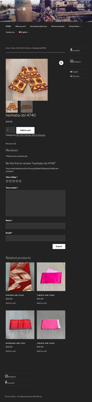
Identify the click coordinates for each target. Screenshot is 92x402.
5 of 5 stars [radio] (20, 181)
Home (8, 48)
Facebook (76, 50)
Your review (12, 188)
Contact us (10, 32)
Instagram (77, 62)
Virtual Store (74, 26)
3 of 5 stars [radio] (13, 181)
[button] (61, 63)
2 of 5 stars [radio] (10, 181)
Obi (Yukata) (25, 135)
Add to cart (25, 130)
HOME (8, 26)
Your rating (11, 177)
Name (9, 220)
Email (9, 233)
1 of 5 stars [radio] (7, 181)
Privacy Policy (10, 396)
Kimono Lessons (58, 26)
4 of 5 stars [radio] (16, 181)
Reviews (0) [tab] (11, 144)
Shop (13, 48)
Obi (18, 48)
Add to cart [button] (11, 303)
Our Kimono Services (38, 26)
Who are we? (20, 26)
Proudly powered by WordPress (30, 396)
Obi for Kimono (25, 48)
